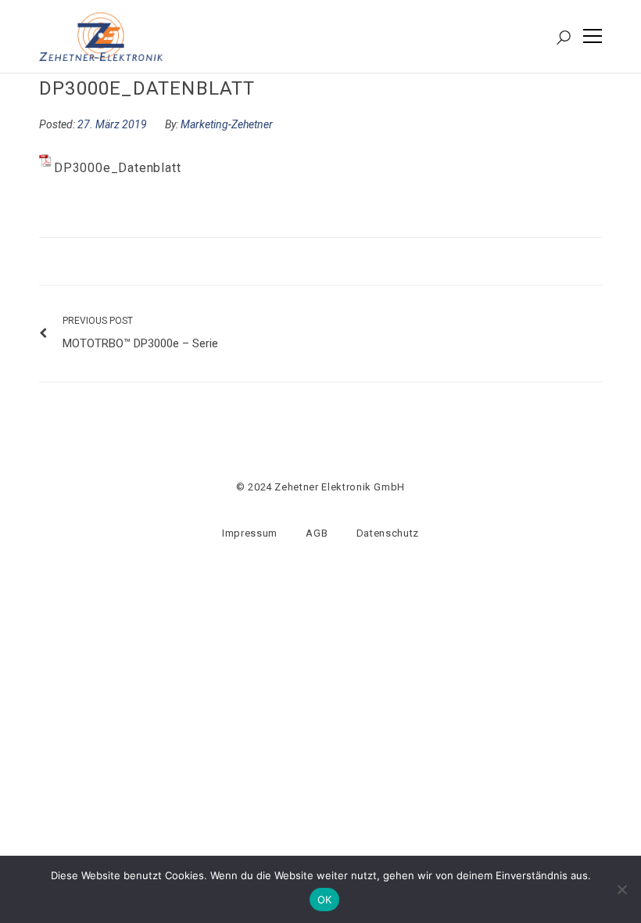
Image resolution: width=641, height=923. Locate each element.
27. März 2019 (113, 124)
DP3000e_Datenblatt (117, 167)
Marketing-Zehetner (227, 124)
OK (324, 899)
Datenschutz (387, 533)
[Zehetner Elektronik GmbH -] (101, 35)
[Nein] (621, 889)
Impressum (250, 533)
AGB (317, 533)
